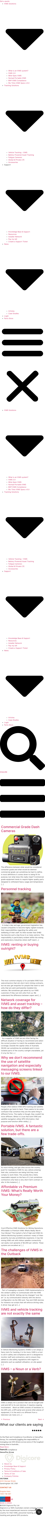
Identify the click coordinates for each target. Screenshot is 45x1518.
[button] (22, 364)
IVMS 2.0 (11, 73)
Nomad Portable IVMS (17, 78)
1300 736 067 (5, 1494)
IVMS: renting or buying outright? (19, 946)
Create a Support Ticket (18, 242)
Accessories (13, 162)
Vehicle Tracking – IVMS (17, 152)
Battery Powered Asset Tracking (21, 155)
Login (6, 316)
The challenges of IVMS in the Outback (21, 1252)
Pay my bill (12, 239)
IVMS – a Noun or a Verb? (21, 1369)
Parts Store (8, 318)
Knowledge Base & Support (19, 232)
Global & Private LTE (16, 160)
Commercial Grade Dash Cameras (20, 829)
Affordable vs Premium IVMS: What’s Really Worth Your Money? (22, 1191)
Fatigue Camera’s (15, 157)
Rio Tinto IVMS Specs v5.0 (18, 83)
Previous (5, 1419)
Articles (11, 311)
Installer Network (15, 237)
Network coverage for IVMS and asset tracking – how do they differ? (21, 1004)
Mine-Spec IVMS (14, 76)
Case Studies (13, 313)
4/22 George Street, (8, 1481)
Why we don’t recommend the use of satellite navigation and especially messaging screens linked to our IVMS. (21, 1065)
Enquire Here (5, 1491)
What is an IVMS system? (18, 71)
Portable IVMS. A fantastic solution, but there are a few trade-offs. (22, 1130)
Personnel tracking (16, 889)
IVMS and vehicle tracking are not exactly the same (21, 1311)
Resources (12, 234)
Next (41, 1419)
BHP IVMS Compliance (17, 80)
